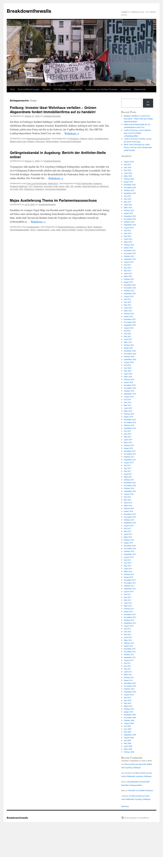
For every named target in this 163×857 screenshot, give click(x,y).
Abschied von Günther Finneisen (140, 790)
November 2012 (130, 617)
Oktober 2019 (129, 391)
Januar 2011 (128, 680)
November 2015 (130, 517)
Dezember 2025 (130, 184)
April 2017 (128, 474)
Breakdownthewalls (29, 10)
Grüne (91, 138)
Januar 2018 (128, 448)
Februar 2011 (129, 677)
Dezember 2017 (130, 451)
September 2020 (130, 359)
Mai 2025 (127, 201)
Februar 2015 (129, 539)
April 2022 (128, 307)
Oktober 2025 (129, 190)
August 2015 (129, 525)
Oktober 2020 (129, 356)
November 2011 (130, 651)
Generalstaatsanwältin (19, 229)
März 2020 (128, 376)
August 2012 (129, 625)
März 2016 (128, 505)
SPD (21, 189)
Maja (58, 229)
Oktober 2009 (129, 720)
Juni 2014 (127, 562)
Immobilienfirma (101, 138)
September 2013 (130, 588)
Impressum (126, 89)
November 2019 (130, 388)
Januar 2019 (128, 416)
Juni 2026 (127, 167)
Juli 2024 (127, 230)
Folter (55, 186)
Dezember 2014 (130, 545)
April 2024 (128, 239)
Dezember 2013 (130, 580)
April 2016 (128, 502)
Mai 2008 (127, 743)
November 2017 (130, 454)
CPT (31, 186)
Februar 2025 (129, 210)
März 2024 (128, 242)
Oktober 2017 (129, 456)
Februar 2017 (129, 479)
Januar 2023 (128, 282)
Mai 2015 (127, 531)
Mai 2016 (127, 499)
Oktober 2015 (129, 519)
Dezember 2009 (130, 714)
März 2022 (128, 310)
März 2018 (128, 442)
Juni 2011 (127, 666)
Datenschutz (140, 89)
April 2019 (128, 408)
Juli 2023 (127, 264)
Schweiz (31, 141)
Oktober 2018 (129, 425)
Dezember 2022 (130, 284)
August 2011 (129, 660)
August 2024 (129, 227)
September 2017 (130, 459)
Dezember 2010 (130, 683)
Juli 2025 (127, 196)
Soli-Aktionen (60, 89)
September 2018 (130, 428)
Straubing (39, 189)
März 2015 (128, 537)
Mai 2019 (127, 405)
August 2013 (129, 591)
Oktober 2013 (129, 585)
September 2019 (130, 393)
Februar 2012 (129, 643)
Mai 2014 (127, 565)
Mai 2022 (127, 305)
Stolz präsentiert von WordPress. (136, 817)
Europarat (48, 186)
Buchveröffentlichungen (28, 89)
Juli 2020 (127, 365)
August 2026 (129, 161)
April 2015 (128, 534)
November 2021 (130, 322)
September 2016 (130, 491)
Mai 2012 (127, 634)
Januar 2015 (128, 542)
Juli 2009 (127, 726)
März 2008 (128, 749)
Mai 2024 (127, 236)
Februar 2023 (129, 279)
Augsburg (97, 183)
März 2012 (128, 640)
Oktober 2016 (129, 488)
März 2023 (128, 276)
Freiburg (83, 138)
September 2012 (130, 623)
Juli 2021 (127, 330)
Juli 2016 (127, 497)
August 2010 (129, 694)
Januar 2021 (128, 348)
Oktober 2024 (129, 221)
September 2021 (130, 325)
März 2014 (128, 571)
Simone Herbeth (69, 229)
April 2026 (128, 173)
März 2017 (128, 476)
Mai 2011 (127, 668)
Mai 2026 (127, 170)
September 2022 (130, 293)
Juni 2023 (127, 267)
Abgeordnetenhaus (66, 226)
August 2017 (129, 462)
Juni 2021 (127, 333)
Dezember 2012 (130, 614)
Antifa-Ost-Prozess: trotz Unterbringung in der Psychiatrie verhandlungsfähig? (137, 133)
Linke (53, 229)
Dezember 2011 (130, 648)
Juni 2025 (127, 199)
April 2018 (128, 439)
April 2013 (128, 603)
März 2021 (128, 342)
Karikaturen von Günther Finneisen (101, 89)
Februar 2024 (129, 244)
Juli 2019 (127, 399)
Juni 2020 (127, 368)
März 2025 (128, 207)
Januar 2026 (128, 181)
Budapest (98, 226)
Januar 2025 (128, 213)
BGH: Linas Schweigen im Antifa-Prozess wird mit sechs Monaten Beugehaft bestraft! (138, 147)
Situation (47, 89)
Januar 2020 (128, 382)
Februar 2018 (129, 445)
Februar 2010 (129, 709)
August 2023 (129, 262)
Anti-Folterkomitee (84, 183)
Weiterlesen (71, 133)
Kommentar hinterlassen (70, 141)
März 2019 (128, 411)
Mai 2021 (127, 336)
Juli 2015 (127, 528)
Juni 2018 (127, 433)
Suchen (148, 103)
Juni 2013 (127, 597)
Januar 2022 (128, 316)
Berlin (90, 226)
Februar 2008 (129, 752)
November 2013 (130, 582)
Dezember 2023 (130, 250)
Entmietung (74, 138)
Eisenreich (38, 186)
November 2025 (130, 187)
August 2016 (129, 494)
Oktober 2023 (129, 256)
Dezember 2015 (130, 514)
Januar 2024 (128, 247)
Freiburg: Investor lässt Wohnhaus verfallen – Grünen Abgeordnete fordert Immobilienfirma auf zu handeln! (53, 109)
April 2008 (128, 746)
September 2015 (130, 522)
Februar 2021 (129, 345)
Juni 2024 (127, 233)
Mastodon (125, 806)
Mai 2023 (127, 270)
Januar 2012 (128, 646)
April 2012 (128, 637)
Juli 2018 (127, 431)
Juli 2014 (127, 560)
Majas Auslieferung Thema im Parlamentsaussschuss (53, 200)
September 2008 (130, 734)
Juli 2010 (127, 697)
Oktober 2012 (129, 620)
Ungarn (80, 229)
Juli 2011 (127, 663)
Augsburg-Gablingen (19, 186)
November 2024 (130, 219)
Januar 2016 (128, 511)
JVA (71, 186)
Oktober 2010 (129, 688)
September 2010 (130, 691)
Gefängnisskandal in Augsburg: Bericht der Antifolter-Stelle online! (58, 154)
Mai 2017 (127, 471)
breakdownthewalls (52, 116)
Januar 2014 (128, 577)
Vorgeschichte (75, 89)
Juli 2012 (127, 628)
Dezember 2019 (130, 385)
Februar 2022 (129, 313)
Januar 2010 (128, 711)
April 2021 (128, 339)
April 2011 (128, 671)
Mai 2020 (127, 370)
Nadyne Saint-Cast (18, 141)
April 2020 (128, 373)
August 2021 (129, 327)
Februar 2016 (129, 508)
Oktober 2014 (129, 551)
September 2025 (130, 193)
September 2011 (130, 657)
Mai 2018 (127, 436)
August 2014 (129, 557)
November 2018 (130, 422)
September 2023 (130, 259)
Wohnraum (40, 141)
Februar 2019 (129, 413)
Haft (67, 186)
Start (12, 89)
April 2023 (128, 273)
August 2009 (129, 723)
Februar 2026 (129, 178)
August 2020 (129, 362)
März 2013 (128, 605)
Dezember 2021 (130, 319)
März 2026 (128, 176)
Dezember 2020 (130, 350)
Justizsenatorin (43, 229)
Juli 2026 (127, 164)
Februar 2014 (129, 574)
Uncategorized (32, 226)
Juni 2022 (127, 302)
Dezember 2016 (130, 482)
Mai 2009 (127, 731)
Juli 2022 (127, 299)
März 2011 (128, 674)
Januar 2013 (128, 611)
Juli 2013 (127, 594)
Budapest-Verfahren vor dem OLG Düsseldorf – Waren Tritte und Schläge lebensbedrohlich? (138, 118)
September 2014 (130, 554)
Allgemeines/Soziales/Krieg (38, 138)
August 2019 (129, 396)
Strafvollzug (53, 183)
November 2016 (130, 485)
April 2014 (128, 568)
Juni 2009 (127, 729)
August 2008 (129, 737)
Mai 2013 (127, 600)
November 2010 (130, 686)
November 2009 (130, 717)
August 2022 (129, 296)
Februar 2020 (129, 379)
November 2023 (130, 253)
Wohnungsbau (52, 141)
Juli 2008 (127, 740)
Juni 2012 (127, 631)
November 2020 (130, 353)
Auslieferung (81, 226)
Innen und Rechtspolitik (36, 183)
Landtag (77, 186)
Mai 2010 (127, 703)
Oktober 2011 (129, 654)
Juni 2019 (127, 402)
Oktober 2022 (129, 290)
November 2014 (130, 548)
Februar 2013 (129, 608)
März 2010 (128, 706)
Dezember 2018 (130, 419)
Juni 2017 (127, 468)
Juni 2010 (127, 700)
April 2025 (128, 204)
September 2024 (130, 224)
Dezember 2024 (130, 216)
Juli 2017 (127, 465)
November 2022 (130, 287)
